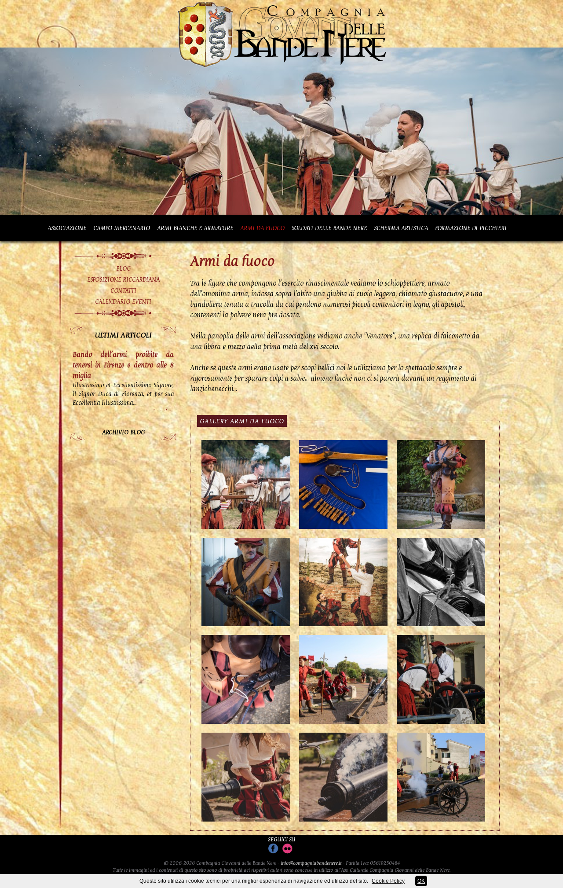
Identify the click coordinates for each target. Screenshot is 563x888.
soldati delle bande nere (329, 228)
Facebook (273, 849)
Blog (123, 268)
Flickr (287, 849)
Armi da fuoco (262, 228)
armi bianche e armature (195, 228)
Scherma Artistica (401, 228)
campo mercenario (121, 228)
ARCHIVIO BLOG (123, 432)
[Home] (281, 67)
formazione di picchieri (471, 228)
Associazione (67, 228)
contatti (123, 290)
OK (421, 881)
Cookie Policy (388, 881)
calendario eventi (123, 301)
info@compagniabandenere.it (311, 862)
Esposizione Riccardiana (123, 279)
